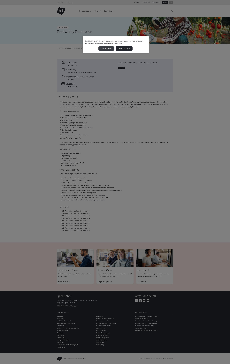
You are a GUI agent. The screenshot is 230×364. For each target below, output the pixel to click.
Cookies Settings (106, 48)
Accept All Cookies (124, 48)
